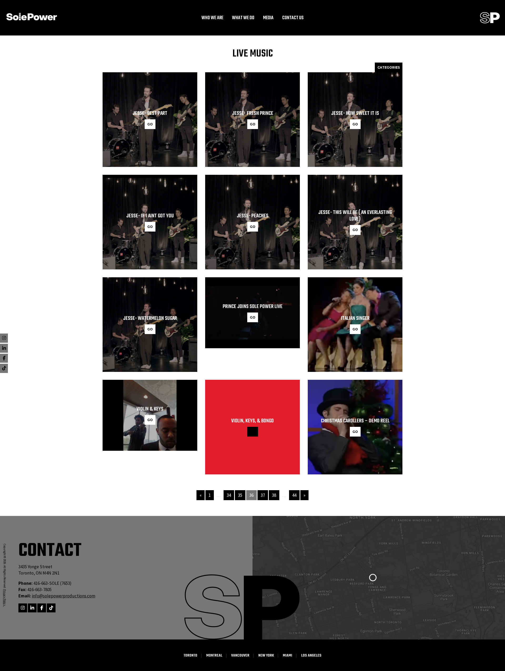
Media (268, 18)
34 (229, 495)
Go (150, 124)
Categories (388, 67)
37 (263, 495)
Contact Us (293, 18)
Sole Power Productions (490, 18)
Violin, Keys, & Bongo (252, 421)
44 (294, 495)
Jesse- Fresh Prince (252, 113)
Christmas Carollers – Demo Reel (355, 421)
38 (274, 495)
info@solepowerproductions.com (63, 596)
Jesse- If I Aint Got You (150, 216)
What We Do (243, 18)
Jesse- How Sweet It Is (355, 113)
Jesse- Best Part (150, 113)
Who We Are (212, 18)
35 (240, 495)
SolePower (31, 16)
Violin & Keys (150, 409)
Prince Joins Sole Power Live (252, 307)
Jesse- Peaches (252, 216)
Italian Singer (355, 318)
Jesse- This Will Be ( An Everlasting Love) (355, 215)
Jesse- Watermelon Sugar (150, 318)
